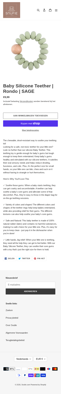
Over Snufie (11, 325)
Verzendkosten (26, 101)
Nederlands (22, 359)
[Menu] (56, 10)
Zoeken (9, 310)
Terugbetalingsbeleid (15, 340)
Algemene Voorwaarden (17, 333)
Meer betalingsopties (30, 130)
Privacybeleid (12, 318)
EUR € (39, 359)
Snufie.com (25, 385)
